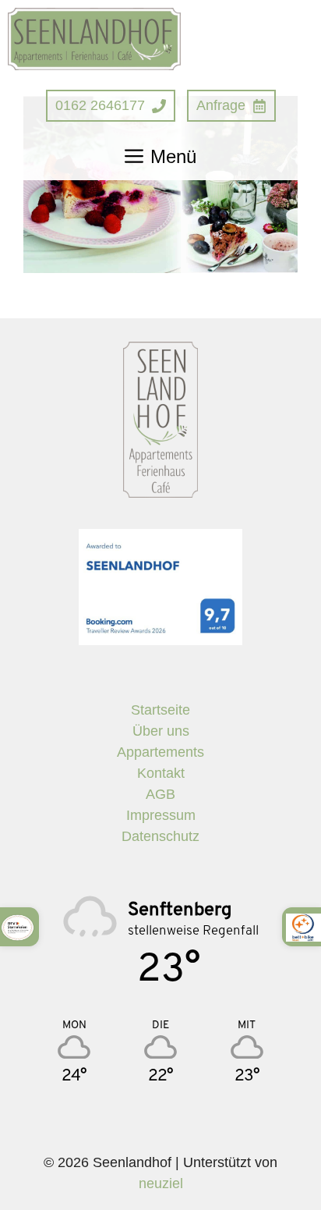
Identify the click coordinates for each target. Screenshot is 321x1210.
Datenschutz (160, 836)
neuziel (161, 1183)
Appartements (160, 752)
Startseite (160, 710)
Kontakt (161, 773)
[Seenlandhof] (94, 39)
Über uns (160, 731)
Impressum (161, 815)
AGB (160, 794)
